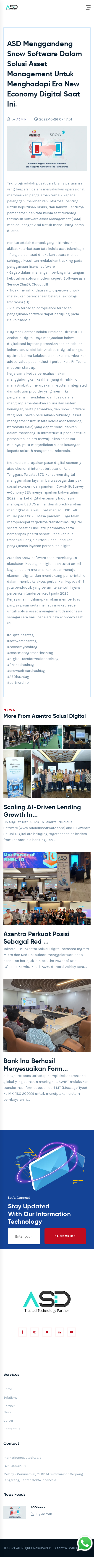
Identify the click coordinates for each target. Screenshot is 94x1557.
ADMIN (21, 119)
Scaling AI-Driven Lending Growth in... (42, 811)
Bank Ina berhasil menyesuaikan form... (35, 1065)
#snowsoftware (19, 670)
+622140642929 (14, 1466)
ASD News (38, 1507)
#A (9, 676)
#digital (14, 635)
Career (8, 1421)
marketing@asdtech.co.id (22, 1458)
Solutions (10, 1397)
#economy (15, 647)
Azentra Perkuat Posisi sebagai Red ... (36, 938)
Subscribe (65, 1236)
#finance (14, 664)
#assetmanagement (23, 653)
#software (15, 641)
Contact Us (11, 1429)
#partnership (18, 682)
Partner (9, 1406)
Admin (46, 1514)
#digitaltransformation (26, 659)
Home (7, 1389)
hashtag (27, 635)
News (7, 1412)
